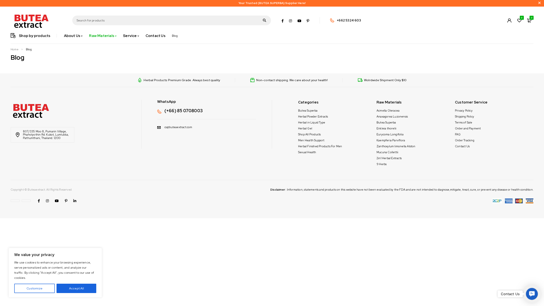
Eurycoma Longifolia (390, 134)
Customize (34, 288)
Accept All (76, 288)
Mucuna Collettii (387, 152)
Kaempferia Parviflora (391, 140)
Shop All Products (309, 134)
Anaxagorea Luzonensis (392, 116)
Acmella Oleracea (388, 110)
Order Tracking (464, 140)
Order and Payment (468, 128)
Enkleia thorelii (386, 128)
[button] (532, 294)
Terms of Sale (463, 122)
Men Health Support (311, 140)
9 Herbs (382, 164)
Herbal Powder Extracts (313, 116)
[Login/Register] (509, 20)
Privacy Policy (464, 110)
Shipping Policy (464, 116)
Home (14, 49)
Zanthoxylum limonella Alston (396, 146)
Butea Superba (308, 110)
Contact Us (462, 146)
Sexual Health (307, 152)
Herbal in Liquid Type (311, 122)
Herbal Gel (305, 128)
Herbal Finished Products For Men (320, 146)
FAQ (458, 134)
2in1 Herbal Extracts (389, 158)
